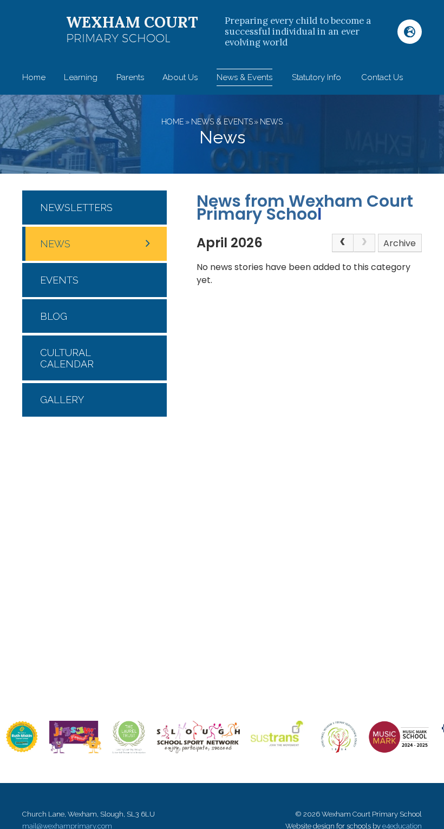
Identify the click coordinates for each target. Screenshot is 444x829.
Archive (399, 243)
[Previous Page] (343, 243)
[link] (364, 243)
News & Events (222, 121)
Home (172, 121)
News (271, 121)
